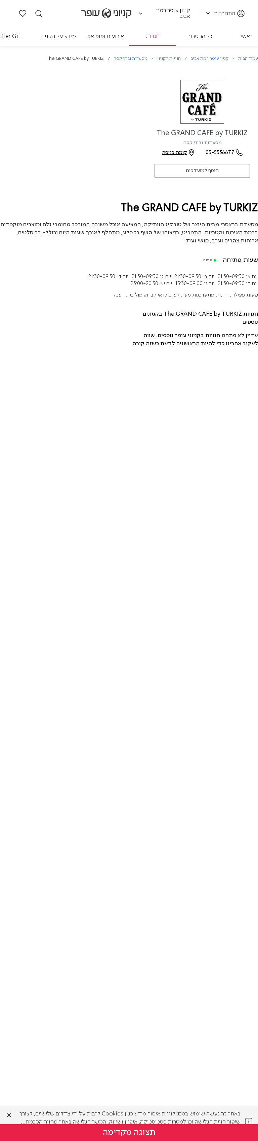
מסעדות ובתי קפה (130, 58)
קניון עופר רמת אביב (209, 58)
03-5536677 (220, 152)
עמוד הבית (248, 58)
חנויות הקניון (169, 58)
